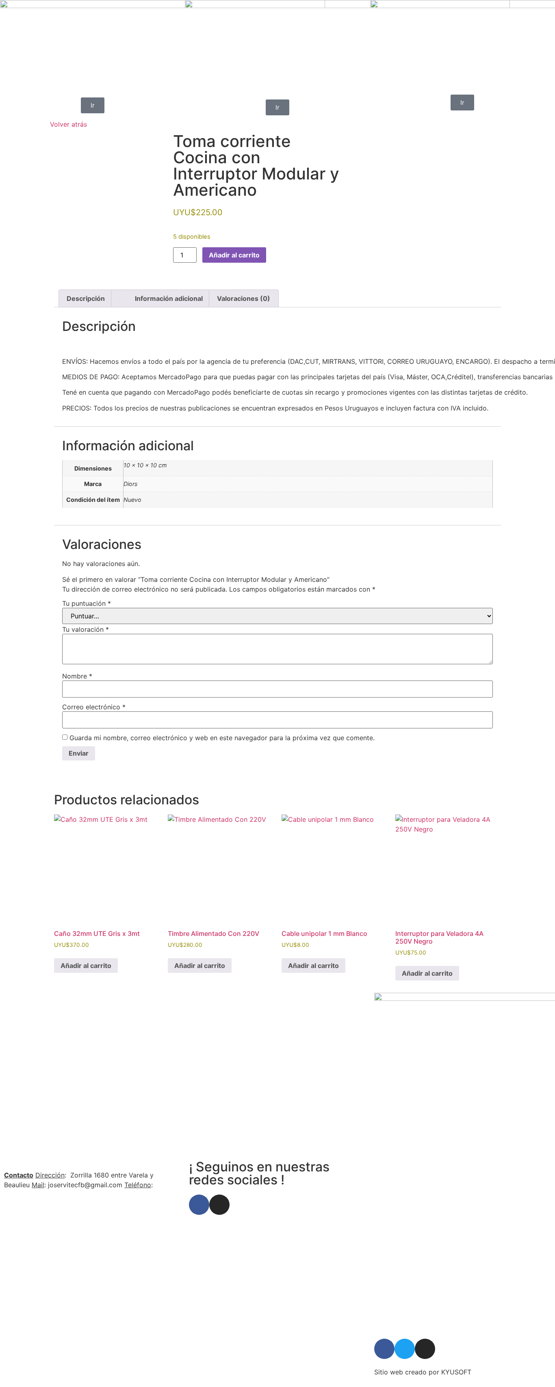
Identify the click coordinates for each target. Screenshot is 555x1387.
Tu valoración (85, 629)
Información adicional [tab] (169, 298)
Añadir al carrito (234, 255)
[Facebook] (199, 1205)
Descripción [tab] (86, 298)
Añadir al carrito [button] (86, 965)
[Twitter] (405, 1349)
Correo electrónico (94, 707)
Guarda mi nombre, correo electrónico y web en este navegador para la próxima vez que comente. (222, 738)
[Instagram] (219, 1205)
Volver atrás (68, 124)
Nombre (77, 676)
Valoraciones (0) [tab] (243, 298)
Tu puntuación (86, 603)
